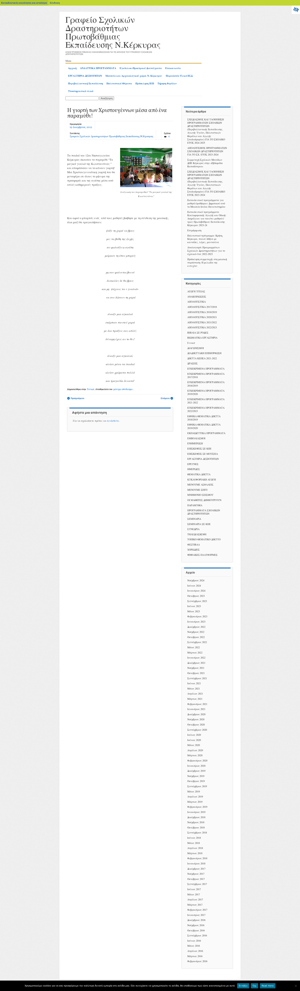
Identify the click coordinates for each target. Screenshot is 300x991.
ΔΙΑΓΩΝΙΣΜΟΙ (195, 348)
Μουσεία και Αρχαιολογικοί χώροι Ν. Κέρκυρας (133, 76)
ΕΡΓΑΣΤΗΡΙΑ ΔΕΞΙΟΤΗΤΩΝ (85, 76)
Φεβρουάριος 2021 (197, 704)
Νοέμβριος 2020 (195, 719)
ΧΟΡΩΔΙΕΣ (193, 549)
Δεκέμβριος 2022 (196, 626)
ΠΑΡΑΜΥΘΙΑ (194, 505)
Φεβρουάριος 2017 (197, 909)
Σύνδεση (55, 2)
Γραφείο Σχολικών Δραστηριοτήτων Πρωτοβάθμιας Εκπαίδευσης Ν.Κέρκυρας (113, 32)
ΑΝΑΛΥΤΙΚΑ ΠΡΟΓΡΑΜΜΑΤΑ (98, 68)
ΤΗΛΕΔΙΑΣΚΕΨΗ (196, 534)
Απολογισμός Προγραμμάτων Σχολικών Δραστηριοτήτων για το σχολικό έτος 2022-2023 (206, 251)
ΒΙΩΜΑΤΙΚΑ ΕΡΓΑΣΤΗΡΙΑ (202, 337)
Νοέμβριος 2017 (195, 873)
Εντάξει (243, 985)
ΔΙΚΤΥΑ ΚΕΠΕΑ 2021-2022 (202, 358)
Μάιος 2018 (193, 843)
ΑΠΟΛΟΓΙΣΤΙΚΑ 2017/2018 (202, 306)
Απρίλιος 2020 (195, 750)
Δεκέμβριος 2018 (196, 817)
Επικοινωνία (173, 68)
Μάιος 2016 (193, 945)
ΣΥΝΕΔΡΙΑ (193, 529)
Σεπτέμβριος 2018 (197, 832)
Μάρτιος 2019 (194, 801)
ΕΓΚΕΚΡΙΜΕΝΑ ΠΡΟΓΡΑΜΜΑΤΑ (205, 368)
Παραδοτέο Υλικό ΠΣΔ (179, 76)
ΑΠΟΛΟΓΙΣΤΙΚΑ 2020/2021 (202, 317)
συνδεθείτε (113, 420)
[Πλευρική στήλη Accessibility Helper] (296, 10)
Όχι (254, 985)
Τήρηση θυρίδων (167, 83)
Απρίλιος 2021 (195, 693)
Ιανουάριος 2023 (196, 621)
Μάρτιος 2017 (194, 904)
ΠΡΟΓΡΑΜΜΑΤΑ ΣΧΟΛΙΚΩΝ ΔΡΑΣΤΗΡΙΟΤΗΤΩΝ (203, 512)
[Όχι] (295, 986)
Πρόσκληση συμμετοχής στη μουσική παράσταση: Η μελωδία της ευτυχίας (207, 262)
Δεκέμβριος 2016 (196, 920)
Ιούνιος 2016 (194, 940)
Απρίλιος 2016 (195, 951)
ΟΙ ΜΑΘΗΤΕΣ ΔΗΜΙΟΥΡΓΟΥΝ (204, 500)
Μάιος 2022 (193, 647)
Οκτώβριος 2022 (196, 637)
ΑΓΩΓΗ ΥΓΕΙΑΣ (196, 291)
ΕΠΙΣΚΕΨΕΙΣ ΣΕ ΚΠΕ (199, 448)
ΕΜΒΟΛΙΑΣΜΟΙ (196, 438)
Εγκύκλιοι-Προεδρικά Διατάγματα (141, 68)
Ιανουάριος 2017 (196, 915)
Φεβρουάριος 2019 (197, 806)
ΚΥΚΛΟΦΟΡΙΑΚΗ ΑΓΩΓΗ (201, 479)
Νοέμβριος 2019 (195, 776)
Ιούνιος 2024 (194, 585)
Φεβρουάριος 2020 (197, 760)
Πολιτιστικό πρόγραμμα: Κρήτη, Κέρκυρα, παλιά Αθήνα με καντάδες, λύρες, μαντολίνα (205, 239)
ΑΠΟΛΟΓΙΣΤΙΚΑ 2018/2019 (202, 312)
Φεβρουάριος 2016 (197, 961)
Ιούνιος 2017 (194, 889)
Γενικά (90, 389)
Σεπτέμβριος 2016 (197, 935)
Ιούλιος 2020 (194, 734)
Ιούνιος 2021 (194, 683)
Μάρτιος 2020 (194, 755)
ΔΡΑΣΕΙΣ (192, 363)
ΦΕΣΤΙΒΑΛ (193, 544)
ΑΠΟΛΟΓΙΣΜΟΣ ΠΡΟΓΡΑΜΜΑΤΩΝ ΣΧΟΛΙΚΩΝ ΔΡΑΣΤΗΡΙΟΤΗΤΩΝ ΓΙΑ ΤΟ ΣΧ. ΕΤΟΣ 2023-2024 (207, 151)
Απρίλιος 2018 (195, 848)
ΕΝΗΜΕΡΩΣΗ (195, 443)
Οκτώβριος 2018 (196, 827)
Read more (268, 985)
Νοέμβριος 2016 (195, 925)
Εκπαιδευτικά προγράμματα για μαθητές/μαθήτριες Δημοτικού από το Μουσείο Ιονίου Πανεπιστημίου (206, 203)
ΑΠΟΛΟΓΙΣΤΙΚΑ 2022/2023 (202, 327)
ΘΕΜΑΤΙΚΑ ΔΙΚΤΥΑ (198, 474)
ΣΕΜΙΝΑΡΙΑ (194, 518)
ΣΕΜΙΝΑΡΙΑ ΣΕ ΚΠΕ (199, 524)
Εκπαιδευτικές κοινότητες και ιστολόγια (24, 2)
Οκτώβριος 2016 (196, 930)
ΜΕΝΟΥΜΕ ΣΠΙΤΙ (197, 489)
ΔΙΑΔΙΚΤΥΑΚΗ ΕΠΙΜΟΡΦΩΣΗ (204, 353)
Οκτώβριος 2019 (196, 781)
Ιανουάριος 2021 (196, 709)
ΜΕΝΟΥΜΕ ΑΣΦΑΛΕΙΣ (200, 484)
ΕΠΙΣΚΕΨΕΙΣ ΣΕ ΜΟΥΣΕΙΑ (202, 453)
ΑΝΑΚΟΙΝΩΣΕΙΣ (196, 296)
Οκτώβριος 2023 (196, 595)
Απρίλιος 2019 (195, 796)
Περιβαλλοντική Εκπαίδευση (85, 83)
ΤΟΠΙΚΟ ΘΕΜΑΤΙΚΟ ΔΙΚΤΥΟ (203, 539)
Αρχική (72, 68)
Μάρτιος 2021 (194, 698)
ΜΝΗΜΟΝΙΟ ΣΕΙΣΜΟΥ (200, 494)
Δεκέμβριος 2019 (196, 770)
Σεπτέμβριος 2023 (197, 601)
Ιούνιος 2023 (194, 606)
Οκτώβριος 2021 (196, 673)
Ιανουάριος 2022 (196, 657)
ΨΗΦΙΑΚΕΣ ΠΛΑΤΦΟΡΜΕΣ (202, 554)
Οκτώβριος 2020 (196, 724)
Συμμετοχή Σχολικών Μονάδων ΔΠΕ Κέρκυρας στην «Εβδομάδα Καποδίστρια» (205, 163)
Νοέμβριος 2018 (195, 822)
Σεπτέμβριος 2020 (197, 729)
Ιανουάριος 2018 (196, 863)
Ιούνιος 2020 (194, 740)
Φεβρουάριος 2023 (197, 616)
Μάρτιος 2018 (194, 853)
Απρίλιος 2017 (195, 899)
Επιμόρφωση (194, 230)
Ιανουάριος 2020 (196, 765)
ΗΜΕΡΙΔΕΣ (193, 469)
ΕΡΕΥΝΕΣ (192, 464)
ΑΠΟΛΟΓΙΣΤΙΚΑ (196, 301)
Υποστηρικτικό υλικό (80, 91)
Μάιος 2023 (193, 611)
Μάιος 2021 (193, 688)
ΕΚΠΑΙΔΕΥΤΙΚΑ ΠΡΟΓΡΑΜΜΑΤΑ (206, 433)
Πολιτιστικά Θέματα (119, 83)
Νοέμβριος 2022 (195, 631)
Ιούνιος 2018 (194, 837)
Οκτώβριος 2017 (196, 879)
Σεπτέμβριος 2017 (197, 884)
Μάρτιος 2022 (194, 652)
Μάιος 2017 (193, 894)
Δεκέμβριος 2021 (196, 662)
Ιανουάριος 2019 (196, 812)
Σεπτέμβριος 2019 (197, 786)
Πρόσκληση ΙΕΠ (144, 83)
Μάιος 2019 (193, 791)
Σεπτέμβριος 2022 (197, 642)
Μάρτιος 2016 (194, 956)
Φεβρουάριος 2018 (197, 858)
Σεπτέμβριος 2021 (197, 678)
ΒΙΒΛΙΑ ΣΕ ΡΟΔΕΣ (197, 332)
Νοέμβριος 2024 (195, 580)
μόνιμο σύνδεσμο (122, 389)
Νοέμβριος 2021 (195, 667)
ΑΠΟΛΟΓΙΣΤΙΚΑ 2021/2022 (202, 322)
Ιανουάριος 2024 (196, 590)
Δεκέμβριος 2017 (196, 868)
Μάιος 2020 (193, 745)
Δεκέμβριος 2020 (196, 714)
